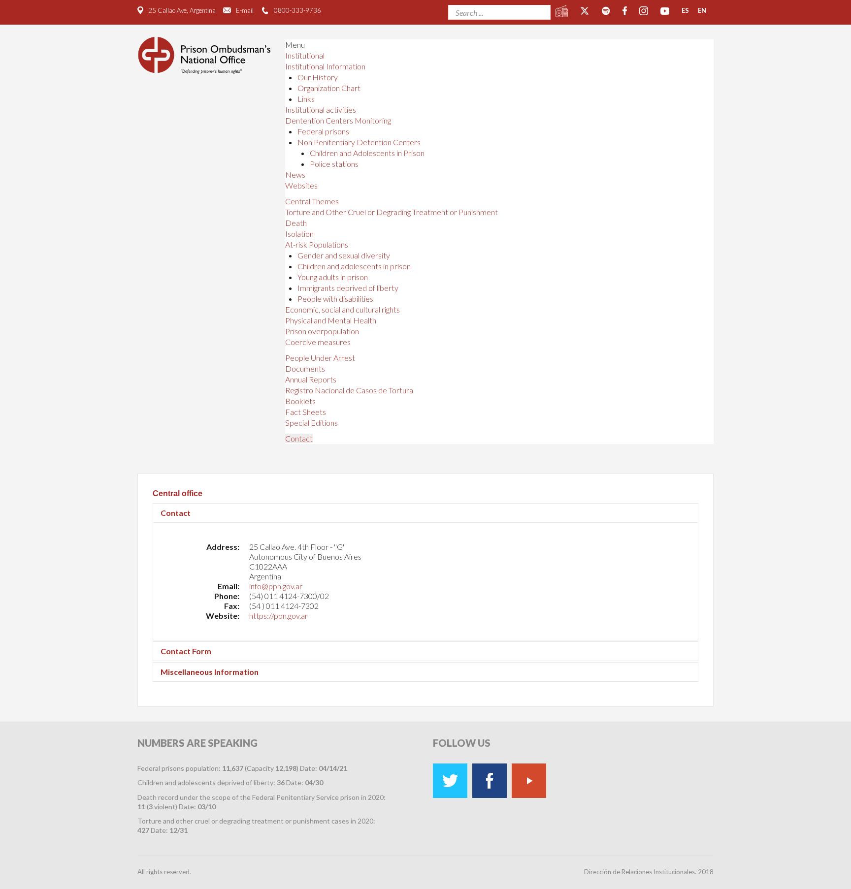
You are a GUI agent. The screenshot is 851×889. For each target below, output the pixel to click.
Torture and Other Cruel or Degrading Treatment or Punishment (391, 212)
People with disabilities (335, 298)
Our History (317, 77)
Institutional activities (320, 109)
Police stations (334, 163)
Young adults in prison (332, 277)
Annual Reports (310, 379)
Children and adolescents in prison (354, 266)
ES (685, 10)
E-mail (245, 10)
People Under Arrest (320, 357)
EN (702, 10)
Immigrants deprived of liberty (347, 287)
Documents (305, 368)
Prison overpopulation (322, 331)
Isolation (299, 233)
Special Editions (311, 422)
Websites (301, 185)
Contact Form (186, 651)
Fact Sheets (305, 411)
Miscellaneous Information (210, 671)
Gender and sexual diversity (343, 255)
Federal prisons (323, 131)
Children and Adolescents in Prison (367, 153)
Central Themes (312, 201)
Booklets (300, 401)
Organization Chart (328, 88)
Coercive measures (318, 342)
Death (296, 222)
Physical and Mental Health (330, 320)
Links (306, 98)
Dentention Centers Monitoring (338, 120)
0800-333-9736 (297, 10)
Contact (299, 438)
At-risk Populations (316, 244)
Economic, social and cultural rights (342, 309)
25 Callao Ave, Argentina (182, 10)
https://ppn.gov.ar (278, 615)
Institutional (305, 55)
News (295, 174)
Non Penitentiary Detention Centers (359, 142)
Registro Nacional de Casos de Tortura (349, 390)
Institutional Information (325, 66)
